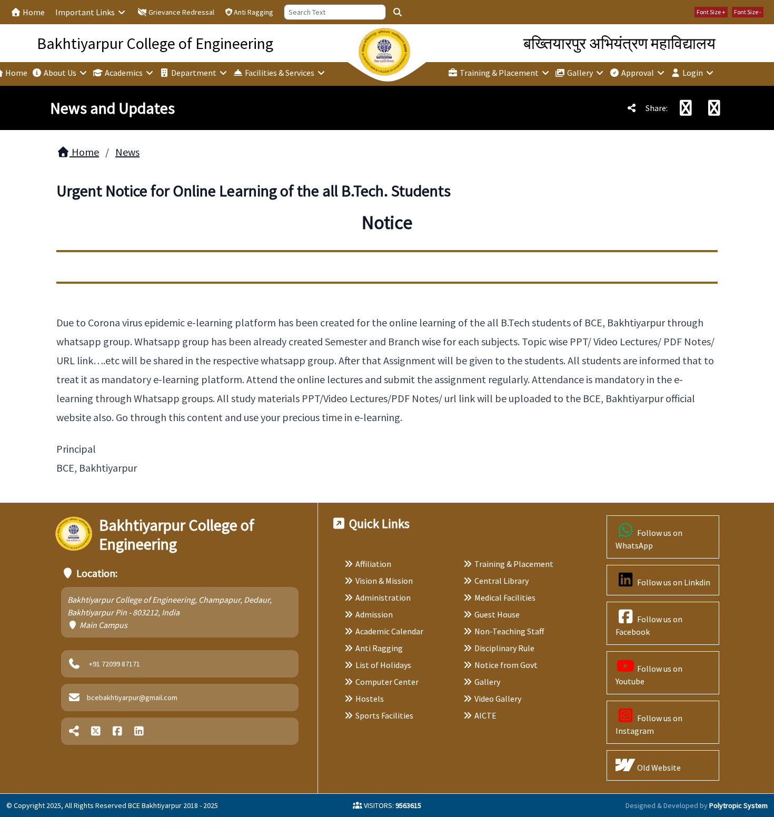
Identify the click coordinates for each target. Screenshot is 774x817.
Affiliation (373, 564)
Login (692, 72)
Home (33, 12)
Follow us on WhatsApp (649, 539)
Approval (638, 72)
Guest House (497, 614)
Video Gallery (497, 698)
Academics (123, 72)
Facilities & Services (279, 72)
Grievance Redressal (180, 12)
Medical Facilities (504, 597)
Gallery (579, 72)
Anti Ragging (253, 12)
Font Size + (711, 12)
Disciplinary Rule (504, 648)
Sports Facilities (384, 715)
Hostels (369, 698)
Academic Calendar (389, 631)
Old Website (658, 767)
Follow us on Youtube (649, 674)
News (127, 151)
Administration (383, 597)
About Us (60, 72)
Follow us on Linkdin (673, 582)
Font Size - (747, 12)
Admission (374, 614)
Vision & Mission (384, 580)
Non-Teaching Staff (509, 631)
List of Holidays (383, 665)
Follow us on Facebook (649, 625)
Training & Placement (499, 72)
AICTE (485, 715)
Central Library (501, 580)
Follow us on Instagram (649, 724)
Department (194, 72)
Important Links (85, 12)
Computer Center (387, 681)
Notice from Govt (506, 665)
